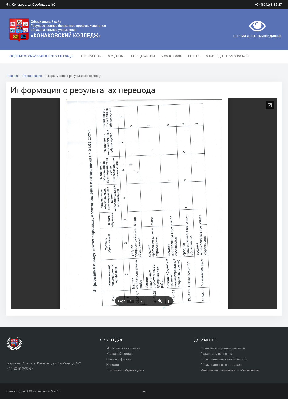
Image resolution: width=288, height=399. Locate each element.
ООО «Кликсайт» (38, 391)
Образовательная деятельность (224, 359)
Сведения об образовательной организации (41, 56)
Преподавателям (142, 56)
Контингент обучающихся (125, 370)
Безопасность (171, 56)
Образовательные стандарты (222, 365)
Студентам (116, 56)
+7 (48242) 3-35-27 (268, 5)
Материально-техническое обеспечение (230, 370)
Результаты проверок (216, 354)
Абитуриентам (91, 56)
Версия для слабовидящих (257, 36)
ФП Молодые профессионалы (227, 56)
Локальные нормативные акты (223, 348)
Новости (112, 365)
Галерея (193, 56)
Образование (32, 76)
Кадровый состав (119, 354)
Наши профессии (118, 359)
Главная (12, 76)
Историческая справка (123, 348)
